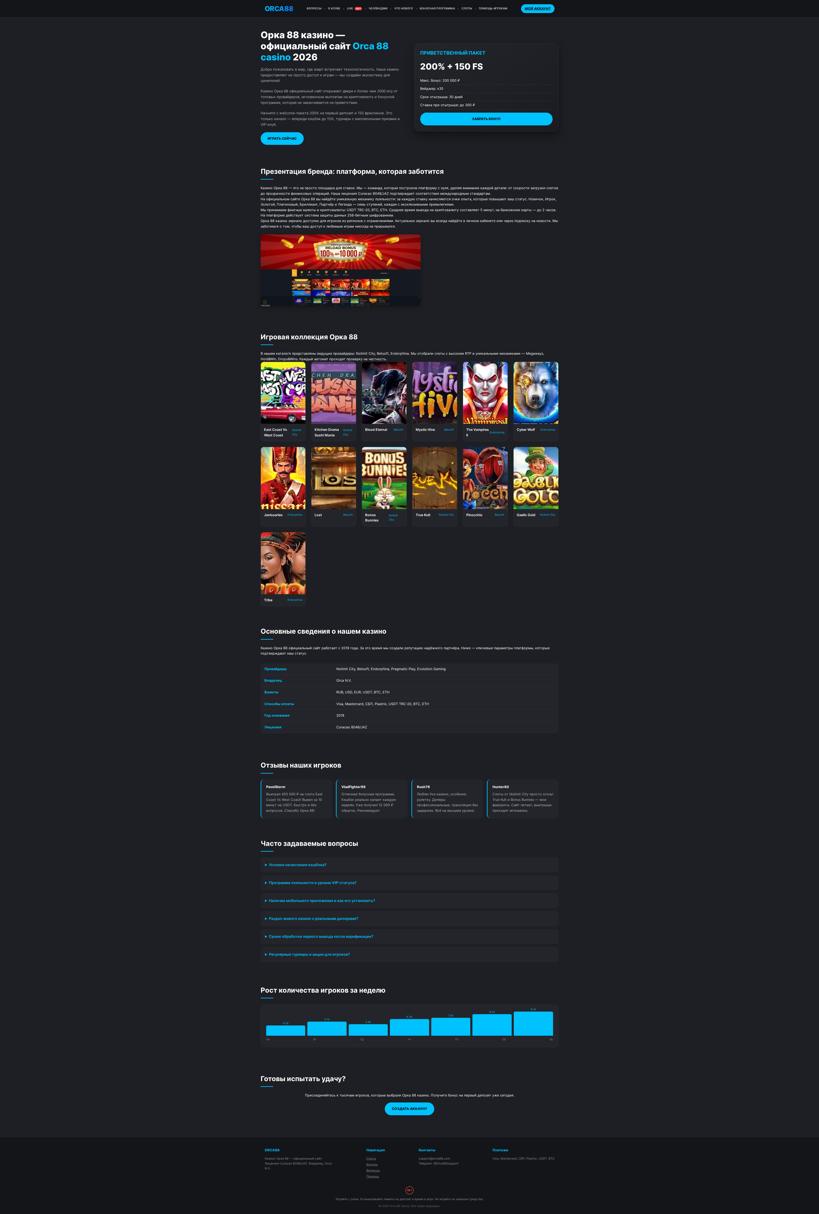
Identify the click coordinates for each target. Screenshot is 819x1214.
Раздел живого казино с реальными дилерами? (313, 918)
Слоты (371, 1158)
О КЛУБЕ (334, 8)
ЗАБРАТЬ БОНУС (486, 119)
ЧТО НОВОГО (403, 8)
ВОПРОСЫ (314, 8)
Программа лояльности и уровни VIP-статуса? (313, 882)
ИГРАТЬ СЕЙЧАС (282, 138)
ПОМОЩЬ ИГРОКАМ (493, 8)
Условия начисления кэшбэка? (298, 865)
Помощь (372, 1176)
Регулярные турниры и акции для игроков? (309, 954)
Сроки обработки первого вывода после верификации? (321, 936)
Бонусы (372, 1164)
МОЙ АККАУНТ (538, 8)
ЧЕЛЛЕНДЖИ (378, 8)
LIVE (354, 8)
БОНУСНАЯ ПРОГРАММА (437, 8)
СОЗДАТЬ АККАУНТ (409, 1109)
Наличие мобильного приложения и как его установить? (322, 900)
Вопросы (373, 1170)
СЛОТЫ (467, 8)
